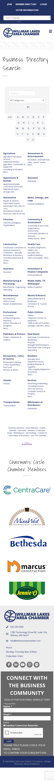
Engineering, (21, 287)
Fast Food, (7, 367)
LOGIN (43, 4)
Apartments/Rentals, (11, 184)
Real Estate (34, 334)
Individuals (32, 181)
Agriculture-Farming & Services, (12, 158)
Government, (33, 231)
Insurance (8, 268)
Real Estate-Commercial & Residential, (38, 338)
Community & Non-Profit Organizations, (38, 227)
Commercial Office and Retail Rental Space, (13, 187)
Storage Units (8, 192)
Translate (26, 21)
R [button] (44, 128)
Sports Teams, (40, 162)
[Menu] (50, 31)
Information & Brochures (19, 435)
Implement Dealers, (11, 162)
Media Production (35, 287)
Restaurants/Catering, (12, 362)
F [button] (43, 117)
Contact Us (42, 433)
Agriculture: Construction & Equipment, (14, 165)
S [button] (17, 134)
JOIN (9, 4)
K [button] (38, 122)
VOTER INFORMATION (27, 10)
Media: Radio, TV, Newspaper (37, 282)
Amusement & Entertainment (35, 155)
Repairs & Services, (11, 201)
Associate (33, 177)
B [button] (23, 117)
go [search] (28, 106)
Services (32, 380)
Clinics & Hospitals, (35, 258)
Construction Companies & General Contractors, (14, 248)
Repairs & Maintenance (12, 304)
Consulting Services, (36, 386)
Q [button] (39, 128)
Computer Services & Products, (36, 392)
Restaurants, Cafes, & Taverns (13, 357)
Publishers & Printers (14, 334)
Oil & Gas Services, (35, 388)
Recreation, (32, 159)
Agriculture (9, 153)
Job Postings (31, 433)
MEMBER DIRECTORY (26, 4)
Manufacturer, (9, 287)
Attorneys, (7, 320)
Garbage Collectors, (36, 325)
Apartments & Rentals (10, 179)
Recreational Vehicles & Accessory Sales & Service (14, 212)
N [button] (23, 128)
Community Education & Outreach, (38, 234)
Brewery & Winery (10, 370)
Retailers (32, 355)
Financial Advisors (35, 275)
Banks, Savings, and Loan (38, 199)
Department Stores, (36, 361)
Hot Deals (22, 430)
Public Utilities (35, 312)
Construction (10, 244)
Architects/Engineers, (11, 318)
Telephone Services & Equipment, (37, 319)
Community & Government (35, 221)
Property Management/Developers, (38, 343)
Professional (10, 312)
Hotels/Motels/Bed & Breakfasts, (36, 299)
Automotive (9, 197)
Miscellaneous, (9, 298)
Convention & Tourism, (37, 304)
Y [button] (28, 139)
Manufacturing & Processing (12, 282)
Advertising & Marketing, (38, 383)
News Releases (32, 428)
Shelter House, (34, 238)
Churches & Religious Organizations (12, 224)
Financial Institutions (36, 204)
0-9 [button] (9, 117)
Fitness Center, (9, 301)
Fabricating (7, 289)
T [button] (22, 134)
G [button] (18, 122)
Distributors (32, 408)
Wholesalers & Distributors (35, 404)
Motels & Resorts (37, 295)
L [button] (43, 122)
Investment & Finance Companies (38, 270)
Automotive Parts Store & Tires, (14, 207)
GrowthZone (35, 764)
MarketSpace (19, 433)
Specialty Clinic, (34, 252)
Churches (8, 219)
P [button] (33, 128)
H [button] (24, 122)
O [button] (28, 128)
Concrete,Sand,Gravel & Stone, (13, 259)
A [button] (17, 117)
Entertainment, (44, 159)
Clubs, (30, 162)
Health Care (34, 244)
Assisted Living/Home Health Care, (37, 248)
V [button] (33, 134)
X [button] (43, 134)
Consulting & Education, (13, 169)
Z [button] (33, 139)
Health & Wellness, (35, 255)
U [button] (28, 134)
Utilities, (31, 315)
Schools (7, 380)
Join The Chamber (38, 435)
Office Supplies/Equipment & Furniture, (39, 370)
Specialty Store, (34, 359)
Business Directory (16, 428)
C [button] (28, 117)
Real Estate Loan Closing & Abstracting (39, 348)
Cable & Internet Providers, (39, 323)
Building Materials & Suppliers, (36, 365)
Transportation (11, 402)
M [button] (17, 128)
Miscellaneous (10, 295)
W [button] (38, 134)
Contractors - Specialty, (12, 252)
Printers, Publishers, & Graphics (12, 338)
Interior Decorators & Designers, (12, 324)
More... (6, 172)
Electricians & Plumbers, (13, 255)
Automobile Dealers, (11, 203)
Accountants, (8, 315)
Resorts (31, 306)
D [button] (33, 117)
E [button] (38, 117)
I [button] (28, 122)
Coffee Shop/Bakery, (12, 364)
